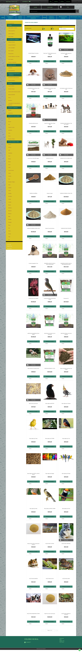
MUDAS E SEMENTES (51, 17)
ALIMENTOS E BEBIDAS (10, 17)
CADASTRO (50, 7)
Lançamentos (56, 1)
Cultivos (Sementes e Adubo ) (75, 17)
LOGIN (35, 7)
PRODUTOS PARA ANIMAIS (63, 17)
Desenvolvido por (39, 648)
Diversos (44, 17)
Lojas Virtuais (43, 648)
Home (51, 1)
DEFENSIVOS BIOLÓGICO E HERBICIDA (33, 17)
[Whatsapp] (29, 1)
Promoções (62, 1)
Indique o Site (9, 246)
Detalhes (30, 63)
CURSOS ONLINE (20, 17)
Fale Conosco (68, 1)
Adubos (2, 17)
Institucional (61, 638)
